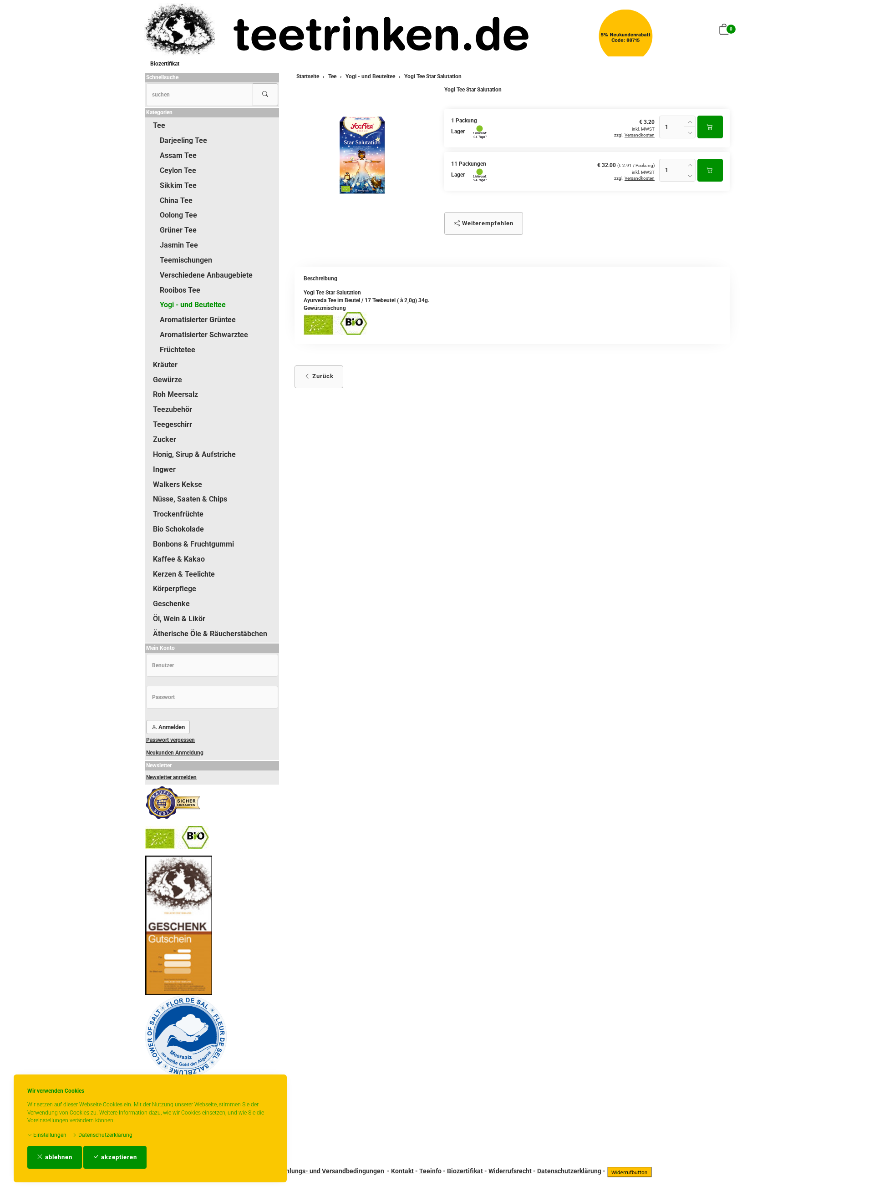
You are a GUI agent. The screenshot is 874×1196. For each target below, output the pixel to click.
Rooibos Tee (180, 290)
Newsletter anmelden (171, 777)
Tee (159, 125)
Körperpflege (174, 588)
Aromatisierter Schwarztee (204, 334)
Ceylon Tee (178, 170)
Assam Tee (178, 155)
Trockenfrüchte (178, 514)
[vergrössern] (362, 155)
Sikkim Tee (178, 185)
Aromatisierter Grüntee (198, 319)
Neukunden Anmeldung (174, 753)
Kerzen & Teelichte (184, 574)
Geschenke (171, 603)
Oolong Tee (178, 215)
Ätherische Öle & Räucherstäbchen (210, 633)
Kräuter (165, 364)
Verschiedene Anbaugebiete (206, 275)
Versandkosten (640, 134)
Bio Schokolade (178, 529)
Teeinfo (430, 1171)
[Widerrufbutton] (629, 1171)
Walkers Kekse (177, 484)
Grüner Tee (178, 230)
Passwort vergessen (170, 740)
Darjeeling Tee (183, 140)
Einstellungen (49, 1135)
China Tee (176, 200)
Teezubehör (172, 409)
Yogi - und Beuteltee (193, 304)
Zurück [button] (322, 376)
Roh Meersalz (175, 394)
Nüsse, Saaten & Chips (190, 499)
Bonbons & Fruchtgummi (193, 544)
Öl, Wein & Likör (179, 618)
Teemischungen (186, 260)
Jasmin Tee (179, 245)
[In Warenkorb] (710, 127)
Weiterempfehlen (486, 223)
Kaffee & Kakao (179, 559)
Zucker (164, 439)
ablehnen (57, 1157)
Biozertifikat (164, 64)
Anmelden (171, 727)
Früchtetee (177, 349)
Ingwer (164, 469)
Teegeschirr (172, 424)
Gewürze (167, 379)
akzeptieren (118, 1157)
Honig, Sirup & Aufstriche (194, 454)
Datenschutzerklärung (104, 1135)
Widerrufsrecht (510, 1171)
